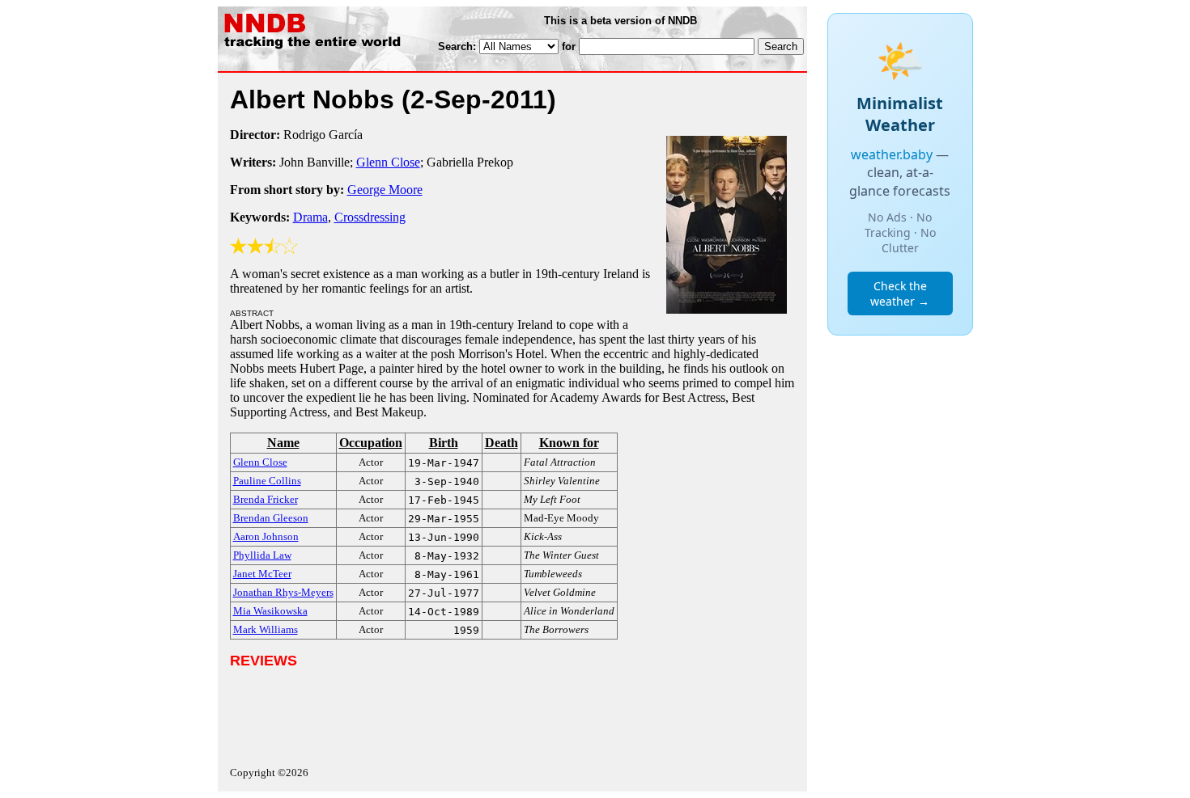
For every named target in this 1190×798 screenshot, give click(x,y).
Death (501, 443)
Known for (569, 443)
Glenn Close (388, 162)
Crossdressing (370, 217)
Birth (443, 443)
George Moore (385, 189)
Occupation (370, 443)
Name (283, 443)
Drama (310, 217)
